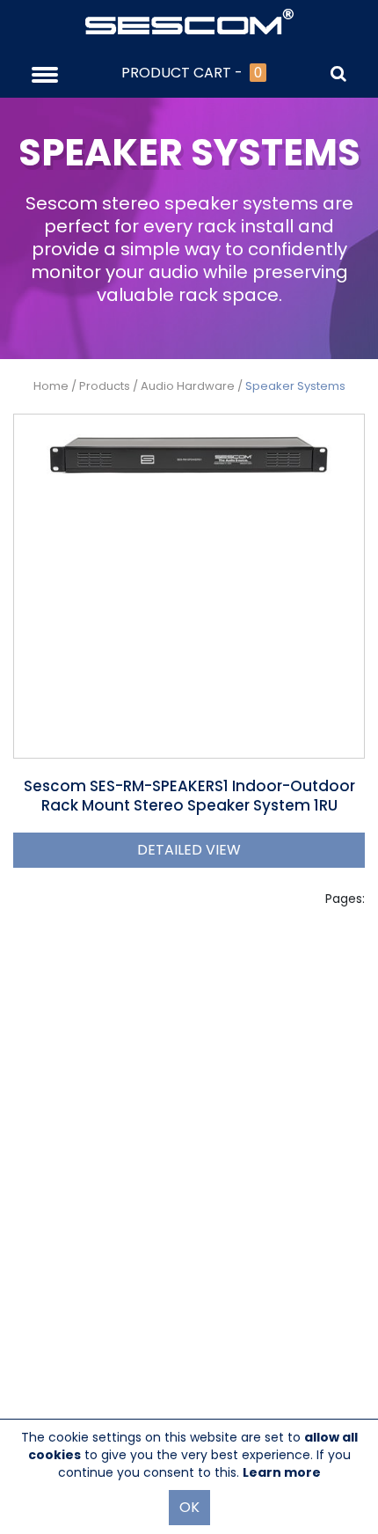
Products (104, 386)
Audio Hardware (188, 386)
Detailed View (189, 850)
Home (51, 386)
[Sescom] (189, 20)
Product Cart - (191, 72)
